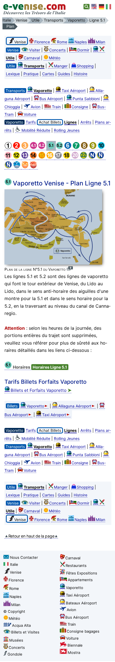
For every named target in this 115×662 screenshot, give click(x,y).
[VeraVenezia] (109, 7)
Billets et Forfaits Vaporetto (41, 390)
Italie (14, 564)
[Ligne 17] (59, 157)
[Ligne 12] (17, 157)
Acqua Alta (21, 625)
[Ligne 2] (17, 147)
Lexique (13, 74)
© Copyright (14, 611)
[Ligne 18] (67, 157)
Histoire (80, 74)
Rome (62, 42)
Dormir (83, 50)
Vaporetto (35, 406)
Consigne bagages (83, 631)
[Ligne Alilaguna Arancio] (25, 167)
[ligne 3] (25, 147)
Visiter (34, 50)
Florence (42, 42)
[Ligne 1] (8, 147)
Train (56, 107)
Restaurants (76, 565)
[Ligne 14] (34, 157)
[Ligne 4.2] (42, 147)
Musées (16, 640)
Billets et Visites (25, 632)
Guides (64, 74)
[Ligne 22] (84, 157)
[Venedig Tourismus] (102, 7)
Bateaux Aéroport (81, 603)
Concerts (57, 50)
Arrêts (85, 122)
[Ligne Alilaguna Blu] (17, 167)
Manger (61, 66)
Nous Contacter (24, 557)
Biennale (75, 645)
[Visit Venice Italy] (94, 7)
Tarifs (31, 122)
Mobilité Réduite (35, 130)
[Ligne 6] (68, 147)
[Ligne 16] (50, 157)
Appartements (80, 580)
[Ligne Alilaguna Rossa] (34, 167)
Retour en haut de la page (31, 536)
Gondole (15, 654)
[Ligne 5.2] (60, 147)
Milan (100, 42)
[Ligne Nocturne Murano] (101, 157)
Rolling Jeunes (67, 130)
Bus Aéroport (51, 98)
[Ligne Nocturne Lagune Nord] (8, 167)
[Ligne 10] (102, 147)
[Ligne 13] (25, 157)
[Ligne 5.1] (51, 147)
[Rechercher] (86, 7)
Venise (15, 572)
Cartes (48, 74)
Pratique (31, 74)
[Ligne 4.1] (34, 147)
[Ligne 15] (42, 157)
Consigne (79, 107)
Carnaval (32, 58)
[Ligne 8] (85, 147)
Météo (54, 58)
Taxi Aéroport (74, 90)
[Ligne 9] (93, 147)
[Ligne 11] (8, 157)
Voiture (30, 114)
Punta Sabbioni (86, 98)
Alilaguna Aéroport (74, 406)
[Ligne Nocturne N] (92, 157)
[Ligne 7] (77, 147)
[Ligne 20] (75, 157)
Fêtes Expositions (81, 573)
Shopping (85, 66)
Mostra (74, 652)
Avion (35, 107)
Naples (81, 42)
